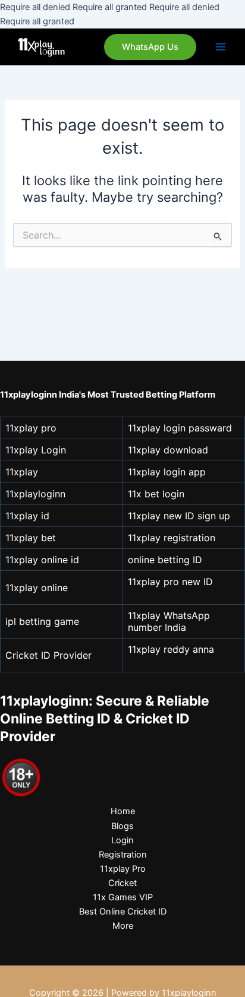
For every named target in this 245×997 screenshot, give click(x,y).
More (122, 925)
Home (123, 811)
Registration (123, 854)
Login (122, 840)
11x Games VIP (123, 897)
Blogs (122, 826)
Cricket (122, 883)
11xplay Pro (123, 868)
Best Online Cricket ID (123, 911)
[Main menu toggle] (220, 46)
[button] (150, 47)
